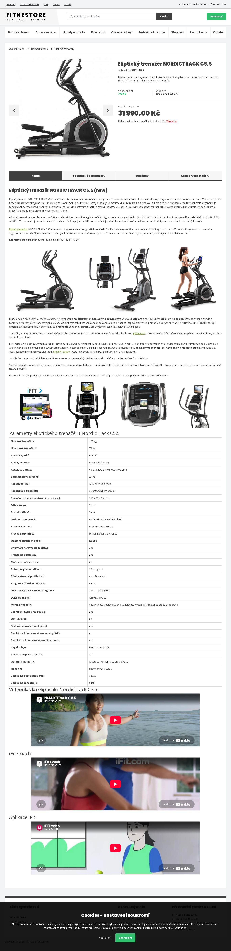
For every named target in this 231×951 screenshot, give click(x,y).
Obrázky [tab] (142, 176)
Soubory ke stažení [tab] (195, 176)
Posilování (98, 32)
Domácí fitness (18, 32)
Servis (56, 4)
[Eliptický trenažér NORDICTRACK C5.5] (61, 109)
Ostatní (218, 32)
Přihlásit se (171, 121)
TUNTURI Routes (29, 4)
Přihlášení (216, 16)
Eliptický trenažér (18, 229)
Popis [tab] (35, 176)
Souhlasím (125, 937)
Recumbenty (198, 32)
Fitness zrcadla (46, 32)
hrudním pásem (61, 351)
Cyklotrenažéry (121, 32)
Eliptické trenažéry (64, 48)
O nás (67, 4)
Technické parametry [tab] (89, 176)
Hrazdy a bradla (74, 32)
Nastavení (105, 937)
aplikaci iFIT (139, 333)
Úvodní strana (16, 48)
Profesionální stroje (151, 32)
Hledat (164, 16)
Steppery (177, 32)
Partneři (11, 4)
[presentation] (14, 110)
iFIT (46, 4)
